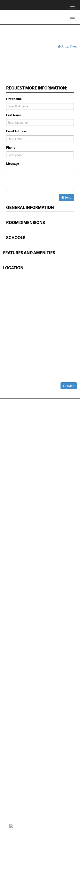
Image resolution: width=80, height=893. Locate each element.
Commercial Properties (14, 493)
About (13, 656)
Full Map (68, 386)
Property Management (15, 535)
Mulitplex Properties (20, 501)
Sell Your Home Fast (20, 507)
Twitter (29, 439)
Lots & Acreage (16, 485)
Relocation (13, 543)
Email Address (16, 131)
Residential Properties (21, 473)
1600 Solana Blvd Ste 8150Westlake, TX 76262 (35, 677)
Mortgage (49, 513)
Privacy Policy (31, 826)
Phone (10, 147)
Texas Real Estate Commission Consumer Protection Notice (33, 841)
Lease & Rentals (17, 479)
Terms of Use (48, 826)
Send (67, 197)
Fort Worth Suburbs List (56, 548)
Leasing (11, 527)
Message (12, 163)
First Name (14, 99)
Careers (11, 549)
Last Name (13, 115)
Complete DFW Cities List (58, 532)
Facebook (32, 426)
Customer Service (18, 555)
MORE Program (53, 483)
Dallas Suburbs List (56, 540)
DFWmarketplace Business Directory (56, 505)
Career (28, 656)
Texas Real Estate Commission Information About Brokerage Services (35, 867)
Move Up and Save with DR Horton (56, 475)
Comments (46, 656)
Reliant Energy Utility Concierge (57, 521)
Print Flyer (69, 46)
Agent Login (51, 570)
